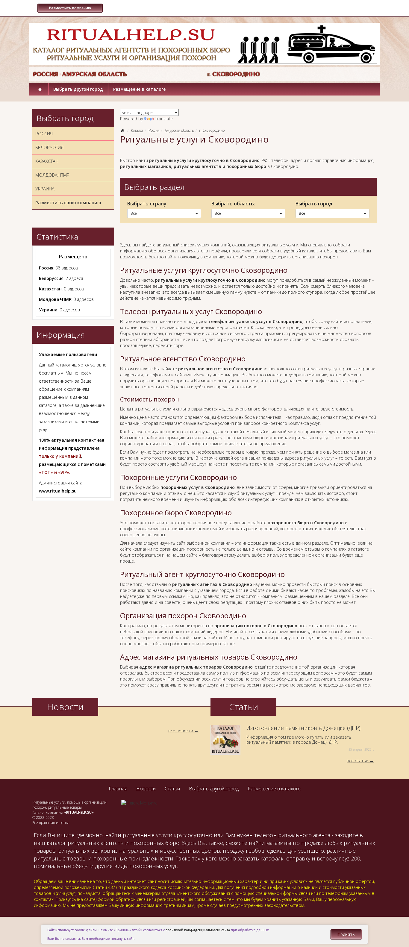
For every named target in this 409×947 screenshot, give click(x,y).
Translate (164, 119)
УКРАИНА (44, 189)
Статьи (172, 788)
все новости (180, 731)
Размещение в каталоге (139, 89)
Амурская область (179, 130)
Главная (118, 788)
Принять (346, 934)
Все (134, 213)
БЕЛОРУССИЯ (49, 147)
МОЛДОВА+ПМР (52, 175)
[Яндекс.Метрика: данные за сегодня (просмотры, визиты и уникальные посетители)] (139, 803)
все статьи (357, 760)
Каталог (137, 130)
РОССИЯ (44, 134)
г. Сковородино (212, 130)
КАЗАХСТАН (46, 161)
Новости (146, 788)
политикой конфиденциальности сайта (198, 930)
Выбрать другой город (78, 89)
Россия (154, 130)
